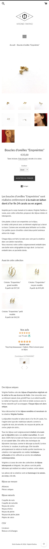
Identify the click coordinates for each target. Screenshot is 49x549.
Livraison (5, 528)
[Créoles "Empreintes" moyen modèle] (36, 272)
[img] (24, 332)
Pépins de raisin (8, 517)
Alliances (5, 486)
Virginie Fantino (32, 544)
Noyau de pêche (8, 512)
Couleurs (24, 166)
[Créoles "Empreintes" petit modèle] (12, 301)
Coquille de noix (8, 500)
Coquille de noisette (10, 503)
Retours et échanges (10, 531)
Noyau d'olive (7, 509)
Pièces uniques (7, 489)
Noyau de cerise (8, 506)
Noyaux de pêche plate (11, 514)
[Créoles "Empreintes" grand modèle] (12, 272)
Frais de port (22, 159)
